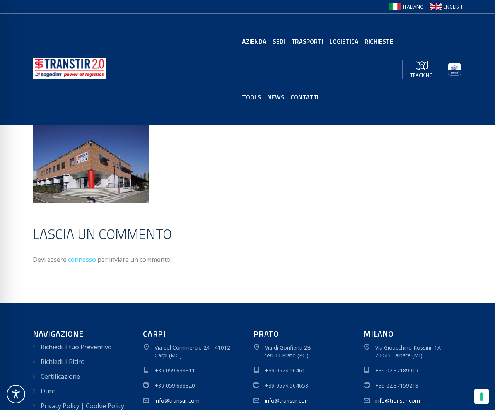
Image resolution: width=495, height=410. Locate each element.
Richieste (379, 41)
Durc (48, 391)
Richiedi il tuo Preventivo (76, 347)
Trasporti (307, 41)
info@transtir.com (177, 400)
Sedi (279, 41)
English (453, 7)
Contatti (304, 97)
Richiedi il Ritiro (63, 361)
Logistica (343, 41)
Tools (251, 97)
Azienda (254, 41)
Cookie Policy (105, 405)
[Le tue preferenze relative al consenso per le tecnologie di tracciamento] (481, 396)
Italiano (413, 7)
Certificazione (60, 376)
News (275, 97)
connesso (82, 259)
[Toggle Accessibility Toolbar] (16, 394)
